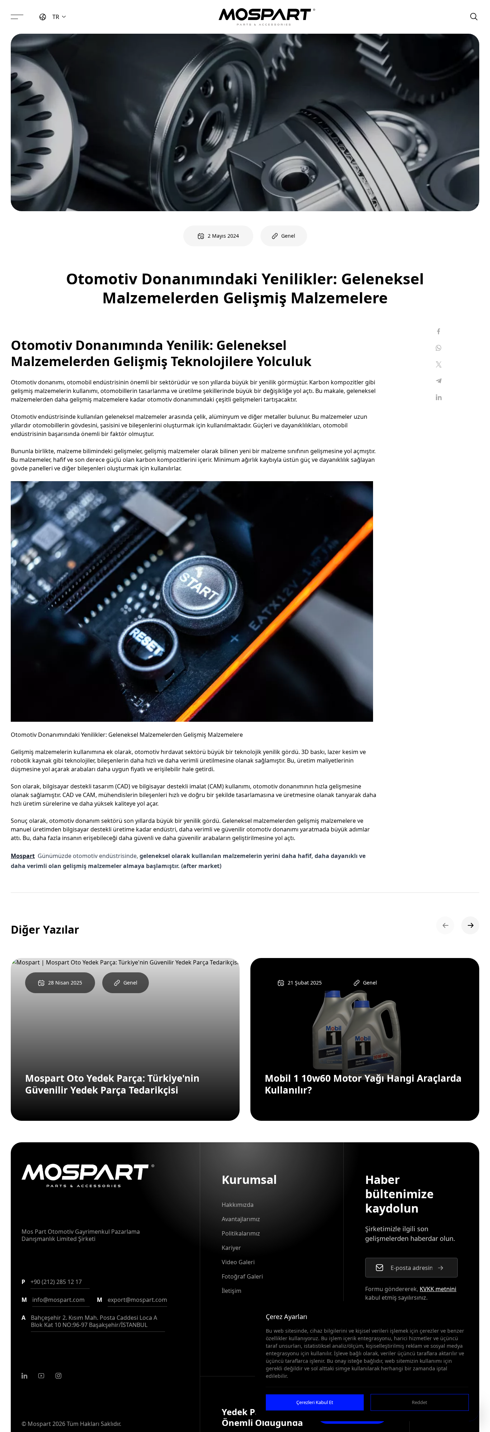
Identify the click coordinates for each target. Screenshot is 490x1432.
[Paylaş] (439, 331)
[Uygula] (440, 1267)
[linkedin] (24, 1376)
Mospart (23, 856)
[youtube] (41, 1376)
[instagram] (58, 1376)
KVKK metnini (438, 1289)
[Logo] (266, 16)
